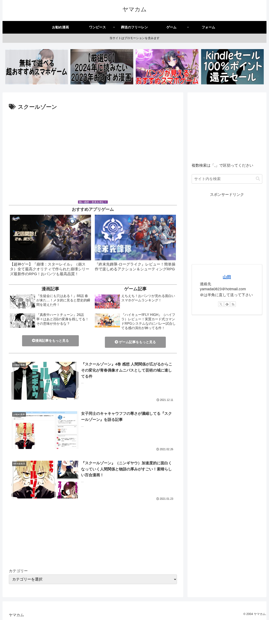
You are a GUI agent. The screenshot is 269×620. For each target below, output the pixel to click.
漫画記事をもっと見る (52, 340)
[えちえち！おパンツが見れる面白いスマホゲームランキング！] (167, 66)
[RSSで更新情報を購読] (233, 304)
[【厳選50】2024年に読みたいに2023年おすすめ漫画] (101, 66)
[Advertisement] (93, 156)
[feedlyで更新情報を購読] (227, 304)
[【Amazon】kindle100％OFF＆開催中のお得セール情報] (232, 66)
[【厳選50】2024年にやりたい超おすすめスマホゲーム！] (36, 66)
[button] (258, 178)
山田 (227, 277)
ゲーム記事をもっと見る (137, 342)
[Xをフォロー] (221, 304)
